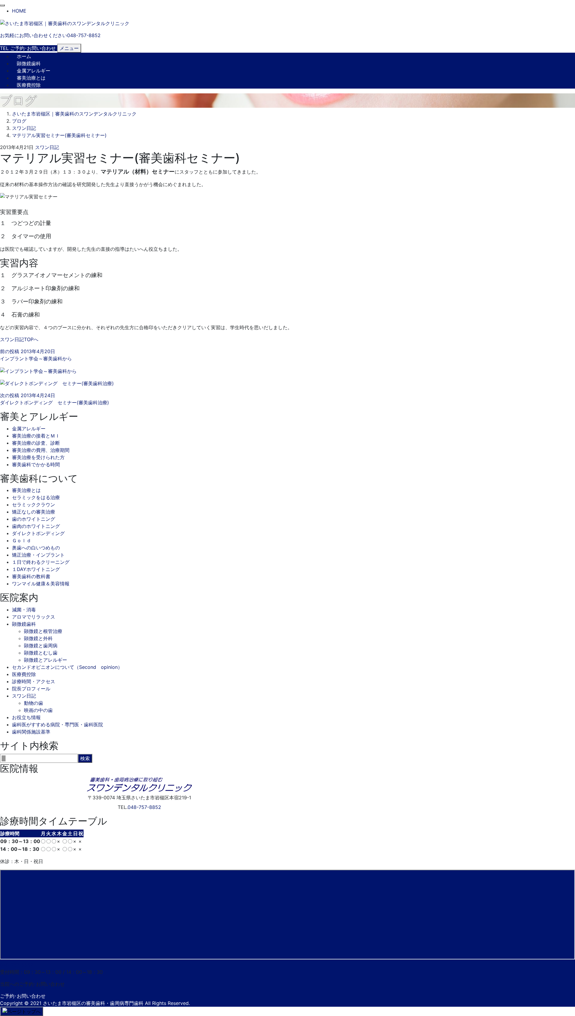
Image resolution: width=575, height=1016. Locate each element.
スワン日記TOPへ (19, 339)
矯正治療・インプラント (38, 555)
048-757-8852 (144, 807)
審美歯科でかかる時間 (36, 464)
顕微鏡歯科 (29, 63)
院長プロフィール (31, 689)
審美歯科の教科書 (31, 576)
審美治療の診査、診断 (36, 443)
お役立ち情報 (26, 717)
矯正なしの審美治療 (33, 512)
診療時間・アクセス (33, 681)
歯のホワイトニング (33, 519)
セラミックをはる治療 (36, 497)
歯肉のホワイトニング (36, 526)
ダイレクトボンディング (38, 533)
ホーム (24, 56)
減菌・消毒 (24, 610)
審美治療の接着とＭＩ (36, 436)
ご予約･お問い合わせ (23, 996)
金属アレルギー (33, 71)
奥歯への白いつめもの (36, 548)
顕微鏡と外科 (38, 638)
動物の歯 (33, 703)
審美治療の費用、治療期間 (40, 450)
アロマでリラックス (33, 617)
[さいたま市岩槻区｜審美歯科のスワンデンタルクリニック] (64, 23)
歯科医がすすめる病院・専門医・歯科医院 (57, 725)
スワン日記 (47, 147)
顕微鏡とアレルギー (45, 660)
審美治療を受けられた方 (38, 457)
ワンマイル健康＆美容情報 (40, 584)
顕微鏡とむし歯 (41, 653)
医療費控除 (29, 85)
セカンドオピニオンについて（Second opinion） (67, 667)
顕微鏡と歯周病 (41, 646)
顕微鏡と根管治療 (43, 631)
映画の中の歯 (38, 710)
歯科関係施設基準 (31, 732)
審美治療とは (31, 78)
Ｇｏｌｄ (21, 540)
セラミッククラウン (33, 505)
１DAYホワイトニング (36, 569)
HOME (19, 11)
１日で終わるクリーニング (40, 562)
